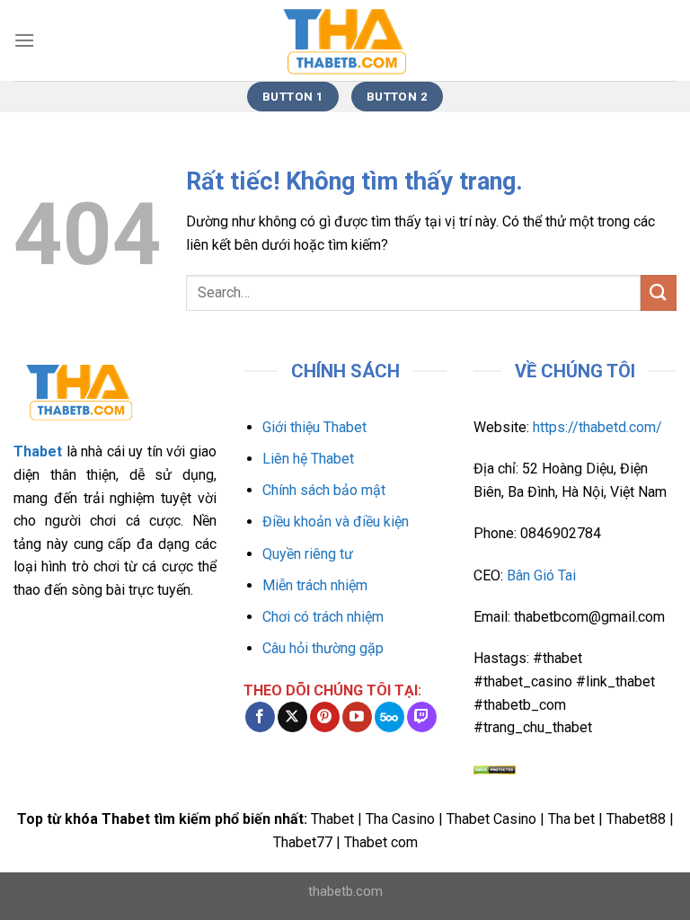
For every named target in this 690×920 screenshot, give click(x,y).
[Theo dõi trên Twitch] (422, 717)
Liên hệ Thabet (308, 458)
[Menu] (24, 40)
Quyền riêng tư (307, 553)
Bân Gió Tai (541, 575)
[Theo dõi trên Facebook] (260, 717)
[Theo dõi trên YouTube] (357, 717)
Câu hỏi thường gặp (323, 648)
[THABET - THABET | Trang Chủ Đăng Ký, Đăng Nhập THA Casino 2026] (345, 40)
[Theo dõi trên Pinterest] (325, 717)
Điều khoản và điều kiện (335, 521)
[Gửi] (659, 292)
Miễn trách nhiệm (314, 585)
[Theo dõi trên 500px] (389, 717)
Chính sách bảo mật (323, 490)
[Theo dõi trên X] (292, 717)
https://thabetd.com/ (597, 427)
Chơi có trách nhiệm (323, 616)
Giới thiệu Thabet (314, 427)
